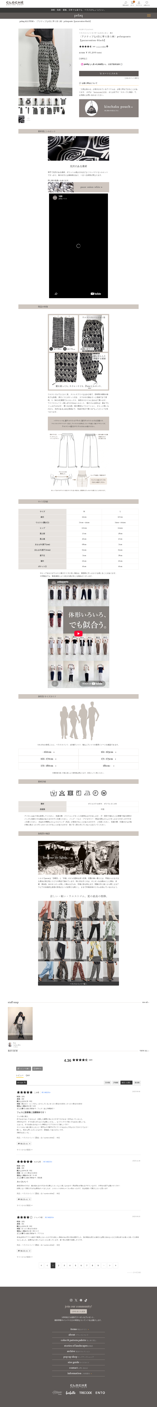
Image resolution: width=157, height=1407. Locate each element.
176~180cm (47, 766)
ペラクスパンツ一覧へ (78, 984)
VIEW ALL (144, 1051)
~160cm (46, 752)
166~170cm (47, 759)
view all (145, 1002)
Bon (14, 1043)
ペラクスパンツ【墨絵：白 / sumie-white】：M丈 (41, 1138)
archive (78, 1351)
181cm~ (107, 766)
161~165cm (107, 752)
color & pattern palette (78, 1340)
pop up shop (78, 1357)
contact (78, 1368)
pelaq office (17, 1045)
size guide (78, 1362)
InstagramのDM (100, 92)
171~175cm (107, 759)
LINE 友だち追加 (78, 1311)
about (78, 1335)
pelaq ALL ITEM (26, 21)
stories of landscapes (78, 1346)
